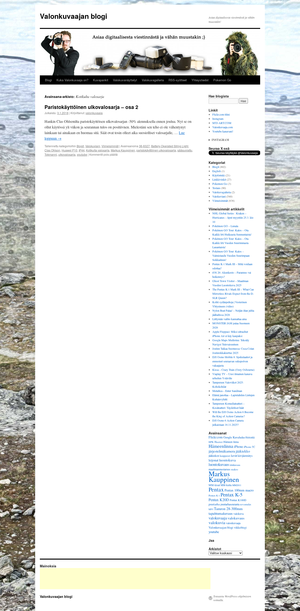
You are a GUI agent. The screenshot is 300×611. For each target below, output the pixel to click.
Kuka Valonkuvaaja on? (72, 80)
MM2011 (236, 485)
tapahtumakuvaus (221, 513)
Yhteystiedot (200, 80)
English (216, 171)
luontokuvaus (219, 464)
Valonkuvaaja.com (222, 127)
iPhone (238, 446)
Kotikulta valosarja (97, 150)
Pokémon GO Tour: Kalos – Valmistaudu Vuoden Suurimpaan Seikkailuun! (231, 255)
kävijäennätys (245, 455)
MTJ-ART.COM (221, 123)
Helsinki (250, 437)
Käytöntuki (218, 175)
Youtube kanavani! (222, 131)
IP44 (82, 150)
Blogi (48, 80)
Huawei (218, 442)
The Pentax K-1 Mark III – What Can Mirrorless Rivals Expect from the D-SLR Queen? (233, 293)
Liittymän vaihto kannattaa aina (229, 319)
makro (234, 469)
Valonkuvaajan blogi (73, 16)
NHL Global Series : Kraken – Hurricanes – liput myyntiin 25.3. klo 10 (232, 217)
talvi (211, 509)
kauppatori (225, 455)
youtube (82, 154)
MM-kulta (226, 485)
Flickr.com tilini (221, 114)
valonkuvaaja (94, 113)
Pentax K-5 (232, 494)
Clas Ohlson (52, 150)
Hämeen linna (231, 442)
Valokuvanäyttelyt (125, 80)
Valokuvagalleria (153, 80)
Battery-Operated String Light (169, 146)
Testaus (216, 188)
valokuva (238, 513)
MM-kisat (214, 485)
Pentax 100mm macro (239, 490)
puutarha (214, 504)
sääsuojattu (184, 150)
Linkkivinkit (219, 179)
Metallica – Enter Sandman (227, 391)
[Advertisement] (125, 578)
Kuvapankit (100, 80)
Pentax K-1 (214, 495)
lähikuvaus (235, 465)
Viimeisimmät (110, 146)
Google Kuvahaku (234, 437)
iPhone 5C (249, 447)
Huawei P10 (69, 150)
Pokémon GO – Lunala (225, 226)
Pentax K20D (219, 499)
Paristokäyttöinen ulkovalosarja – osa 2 (91, 106)
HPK (211, 442)
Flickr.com (216, 437)
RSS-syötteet (178, 80)
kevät (234, 455)
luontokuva (227, 460)
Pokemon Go (222, 80)
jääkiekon (214, 455)
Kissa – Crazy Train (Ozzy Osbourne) (233, 369)
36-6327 (144, 146)
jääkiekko (243, 451)
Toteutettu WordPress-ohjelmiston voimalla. (232, 598)
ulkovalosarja (66, 154)
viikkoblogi (240, 527)
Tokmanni (51, 154)
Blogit (80, 146)
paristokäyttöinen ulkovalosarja (156, 150)
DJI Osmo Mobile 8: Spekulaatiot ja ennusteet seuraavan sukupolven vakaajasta (232, 361)
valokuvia (217, 522)
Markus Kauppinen (123, 150)
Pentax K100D (238, 500)
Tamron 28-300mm (228, 508)
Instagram (217, 118)
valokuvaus (236, 518)
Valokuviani (92, 146)
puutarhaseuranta (230, 504)
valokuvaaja (218, 518)
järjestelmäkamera (222, 451)
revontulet (245, 504)
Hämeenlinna (221, 446)
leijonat (213, 460)
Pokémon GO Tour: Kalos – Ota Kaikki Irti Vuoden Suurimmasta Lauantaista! (230, 243)
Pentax (216, 489)
